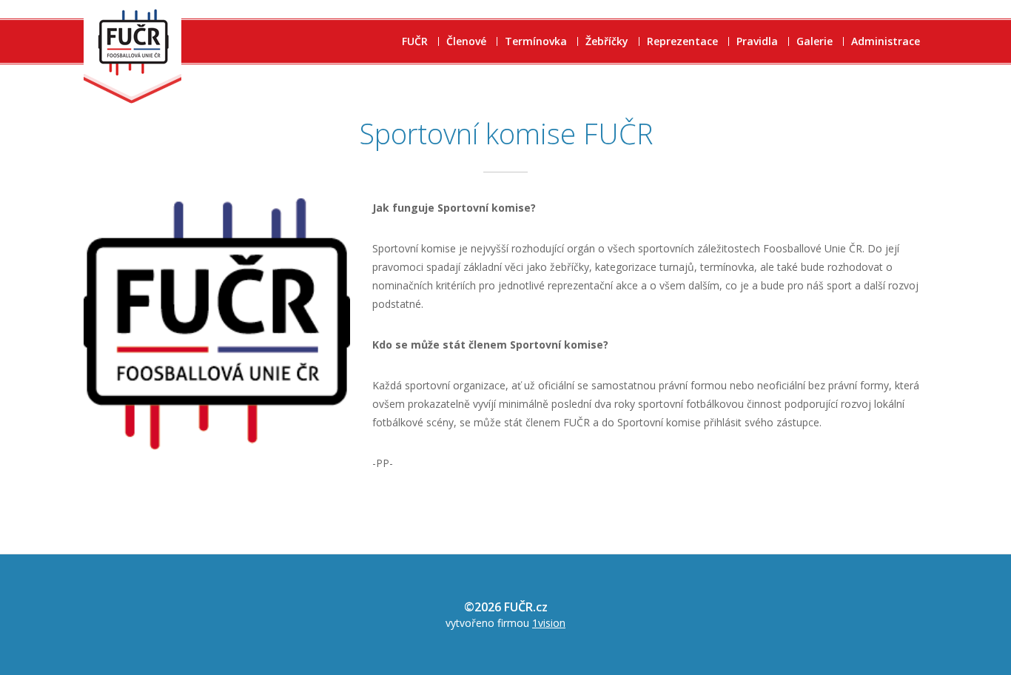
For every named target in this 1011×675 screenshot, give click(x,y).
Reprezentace (682, 41)
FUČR (415, 41)
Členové (466, 41)
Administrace (885, 41)
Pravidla (757, 41)
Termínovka (536, 41)
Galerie (814, 41)
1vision (548, 623)
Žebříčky (606, 41)
